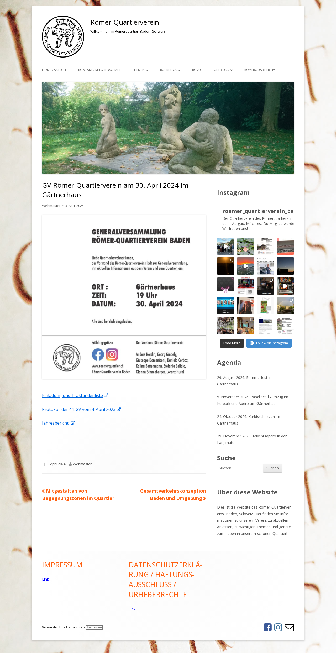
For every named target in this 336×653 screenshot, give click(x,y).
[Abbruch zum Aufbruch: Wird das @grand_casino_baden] (285, 246)
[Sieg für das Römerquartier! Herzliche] (265, 286)
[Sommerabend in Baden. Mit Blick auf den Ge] (245, 266)
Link (45, 579)
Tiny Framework (70, 627)
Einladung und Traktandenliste (75, 395)
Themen (138, 69)
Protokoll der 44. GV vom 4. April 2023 (81, 409)
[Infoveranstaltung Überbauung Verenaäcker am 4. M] (265, 325)
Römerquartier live (260, 69)
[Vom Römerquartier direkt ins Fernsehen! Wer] (265, 266)
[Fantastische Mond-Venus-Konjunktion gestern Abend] (285, 266)
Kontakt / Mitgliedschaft (99, 69)
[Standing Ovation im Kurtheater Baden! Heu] (245, 306)
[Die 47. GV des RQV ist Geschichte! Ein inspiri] (245, 325)
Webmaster (51, 205)
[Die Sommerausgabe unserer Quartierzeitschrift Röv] (265, 306)
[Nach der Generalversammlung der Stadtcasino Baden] (285, 286)
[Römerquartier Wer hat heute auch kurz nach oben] (225, 266)
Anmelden (94, 627)
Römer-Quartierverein (124, 22)
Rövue (197, 69)
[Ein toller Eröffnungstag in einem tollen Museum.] (225, 325)
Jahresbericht (58, 423)
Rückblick (168, 69)
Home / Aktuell (54, 69)
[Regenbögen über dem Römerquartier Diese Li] (285, 306)
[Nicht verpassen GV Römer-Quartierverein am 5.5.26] (285, 325)
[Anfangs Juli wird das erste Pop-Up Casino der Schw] (225, 286)
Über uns (221, 69)
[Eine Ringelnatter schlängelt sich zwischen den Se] (245, 246)
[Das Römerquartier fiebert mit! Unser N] (225, 306)
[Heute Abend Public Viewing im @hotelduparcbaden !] (245, 286)
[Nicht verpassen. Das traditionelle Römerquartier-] (265, 246)
